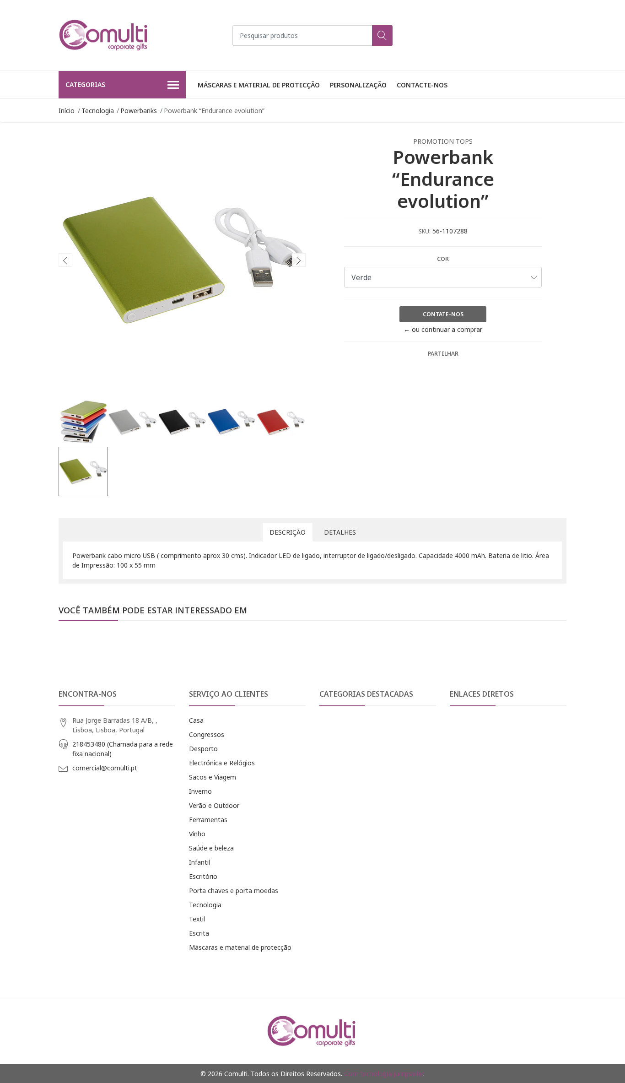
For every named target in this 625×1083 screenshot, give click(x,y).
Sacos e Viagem (212, 777)
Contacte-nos (422, 85)
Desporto (203, 748)
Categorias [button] (85, 84)
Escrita (199, 933)
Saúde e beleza (211, 848)
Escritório (203, 876)
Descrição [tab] (287, 532)
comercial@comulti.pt (104, 768)
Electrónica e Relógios (222, 762)
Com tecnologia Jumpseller (383, 1073)
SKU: (425, 231)
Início (67, 110)
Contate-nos (443, 314)
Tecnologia (97, 110)
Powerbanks (138, 110)
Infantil (199, 862)
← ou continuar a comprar (443, 329)
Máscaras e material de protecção (259, 85)
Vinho (197, 833)
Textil (197, 919)
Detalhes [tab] (340, 532)
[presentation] (65, 260)
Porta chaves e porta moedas (233, 890)
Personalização (358, 85)
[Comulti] (104, 35)
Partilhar (443, 353)
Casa (196, 720)
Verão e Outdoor (214, 805)
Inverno (200, 791)
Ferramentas (208, 819)
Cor (443, 259)
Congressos (206, 734)
